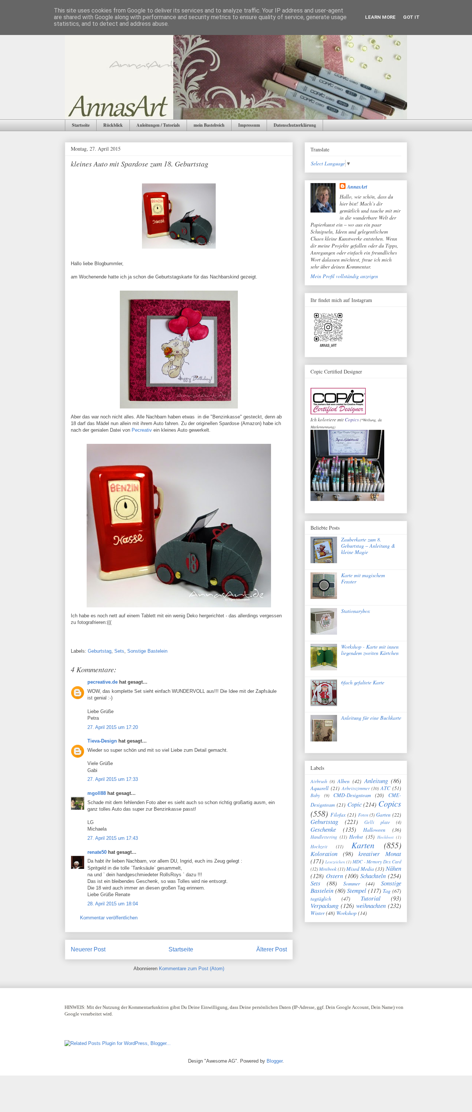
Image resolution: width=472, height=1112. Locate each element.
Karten (362, 844)
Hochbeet (385, 837)
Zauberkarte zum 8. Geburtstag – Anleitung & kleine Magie (368, 545)
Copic (354, 804)
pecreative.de (102, 682)
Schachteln (373, 875)
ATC (385, 788)
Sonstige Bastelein (147, 651)
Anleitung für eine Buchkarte (371, 717)
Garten (383, 814)
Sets (119, 651)
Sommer (351, 883)
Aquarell (319, 788)
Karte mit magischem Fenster (363, 578)
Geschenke (323, 829)
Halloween (374, 829)
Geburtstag (99, 651)
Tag (387, 890)
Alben (343, 781)
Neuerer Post (88, 949)
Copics (352, 419)
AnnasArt (357, 186)
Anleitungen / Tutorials (158, 125)
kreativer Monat (379, 853)
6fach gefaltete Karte (362, 682)
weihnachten (371, 905)
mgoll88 (96, 793)
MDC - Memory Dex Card (377, 861)
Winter (317, 912)
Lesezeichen (335, 861)
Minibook (328, 869)
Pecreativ (142, 430)
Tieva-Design (102, 741)
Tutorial (371, 898)
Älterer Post (271, 949)
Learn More (380, 17)
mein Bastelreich (209, 125)
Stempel (356, 890)
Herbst (356, 836)
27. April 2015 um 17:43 (112, 838)
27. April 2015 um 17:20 (112, 727)
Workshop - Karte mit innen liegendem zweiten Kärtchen (370, 649)
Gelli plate (377, 822)
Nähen (393, 868)
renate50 (97, 852)
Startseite (81, 125)
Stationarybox (355, 610)
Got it (411, 17)
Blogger (274, 1061)
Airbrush (318, 781)
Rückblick (113, 125)
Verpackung (324, 905)
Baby (315, 795)
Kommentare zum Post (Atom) (191, 968)
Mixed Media (360, 868)
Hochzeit (318, 846)
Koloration (323, 853)
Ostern (334, 875)
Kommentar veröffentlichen (109, 917)
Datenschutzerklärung (295, 125)
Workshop (346, 912)
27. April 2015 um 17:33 (112, 779)
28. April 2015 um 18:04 (112, 903)
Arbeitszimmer (356, 788)
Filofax (338, 814)
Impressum (249, 125)
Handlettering (323, 837)
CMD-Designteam (352, 795)
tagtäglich (320, 898)
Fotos (363, 815)
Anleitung (376, 780)
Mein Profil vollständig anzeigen (344, 276)
